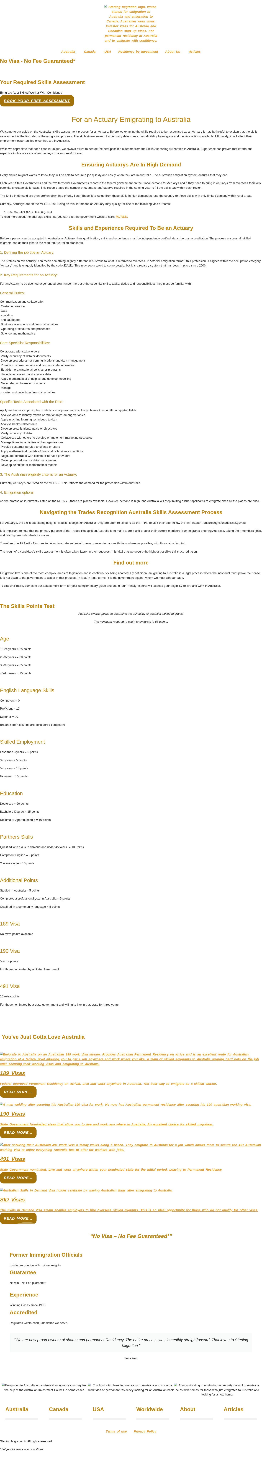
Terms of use (116, 1431)
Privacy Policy (145, 1431)
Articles (195, 51)
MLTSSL (122, 216)
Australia (68, 51)
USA (107, 51)
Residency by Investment (138, 51)
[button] (21, 1419)
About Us (172, 51)
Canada (90, 51)
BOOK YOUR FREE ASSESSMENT (37, 101)
